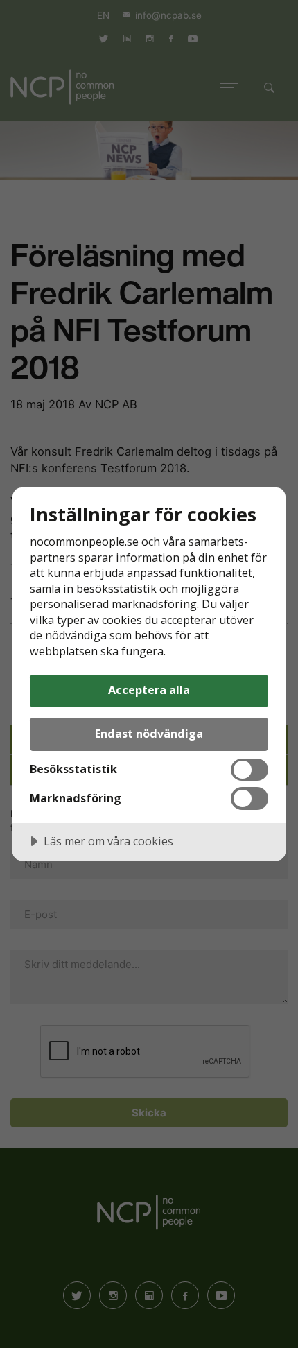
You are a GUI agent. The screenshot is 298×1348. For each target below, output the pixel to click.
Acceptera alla (149, 690)
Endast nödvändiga (149, 733)
